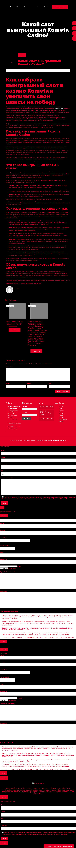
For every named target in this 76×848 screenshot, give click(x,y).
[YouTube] (37, 443)
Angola (61, 421)
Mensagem (3, 591)
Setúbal (61, 410)
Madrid (61, 417)
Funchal (61, 413)
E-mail (25, 412)
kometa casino (59, 108)
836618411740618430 (46, 407)
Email (29, 383)
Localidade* (4, 538)
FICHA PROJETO (12, 428)
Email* (2, 552)
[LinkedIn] (39, 443)
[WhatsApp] (32, 443)
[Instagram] (42, 443)
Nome (8, 383)
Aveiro (61, 415)
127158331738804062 (46, 419)
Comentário (9, 367)
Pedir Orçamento (60, 7)
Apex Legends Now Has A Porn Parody (14, 323)
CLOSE (4, 515)
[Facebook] (34, 443)
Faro (60, 412)
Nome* (2, 523)
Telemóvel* (3, 559)
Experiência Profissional (7, 572)
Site (50, 383)
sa (18, 288)
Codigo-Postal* (4, 545)
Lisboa (61, 406)
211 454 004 (13, 419)
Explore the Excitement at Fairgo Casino (45, 412)
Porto (60, 408)
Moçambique (63, 419)
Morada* (2, 530)
